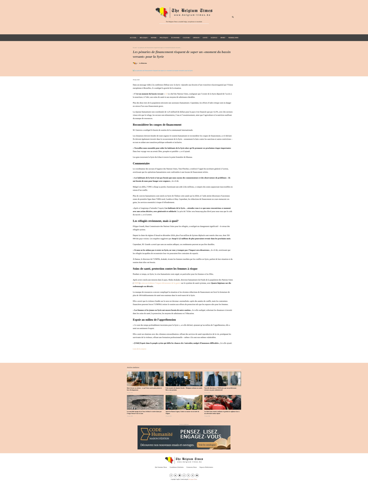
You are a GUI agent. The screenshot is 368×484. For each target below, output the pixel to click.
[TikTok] (184, 475)
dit (166, 94)
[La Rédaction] (136, 63)
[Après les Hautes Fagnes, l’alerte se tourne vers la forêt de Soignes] (184, 402)
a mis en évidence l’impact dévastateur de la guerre (161, 283)
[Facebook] (135, 356)
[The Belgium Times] (184, 12)
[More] (144, 356)
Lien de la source (139, 349)
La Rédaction (143, 63)
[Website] (192, 475)
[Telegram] (179, 475)
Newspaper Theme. (193, 479)
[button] (233, 17)
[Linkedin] (175, 475)
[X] (139, 356)
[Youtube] (197, 475)
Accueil (135, 47)
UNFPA (136, 283)
